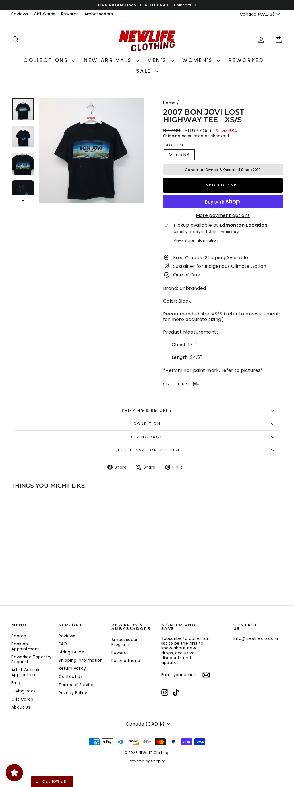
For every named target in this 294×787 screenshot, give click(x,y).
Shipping (171, 136)
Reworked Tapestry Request (31, 659)
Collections (47, 60)
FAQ (63, 644)
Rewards (70, 14)
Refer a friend (125, 660)
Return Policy (72, 668)
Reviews (19, 14)
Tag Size (174, 145)
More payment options (223, 215)
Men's (158, 60)
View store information (196, 240)
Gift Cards (44, 14)
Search (18, 636)
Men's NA (179, 154)
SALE (145, 70)
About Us (20, 707)
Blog (15, 683)
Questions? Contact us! (147, 450)
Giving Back (147, 437)
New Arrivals (109, 60)
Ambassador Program (124, 642)
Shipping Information (81, 660)
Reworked (247, 60)
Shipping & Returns (147, 410)
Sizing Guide (71, 652)
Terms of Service (76, 685)
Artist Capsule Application (26, 672)
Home (169, 103)
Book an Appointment (25, 646)
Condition (146, 423)
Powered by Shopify (147, 761)
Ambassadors (98, 14)
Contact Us (70, 676)
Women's (199, 60)
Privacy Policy (73, 693)
